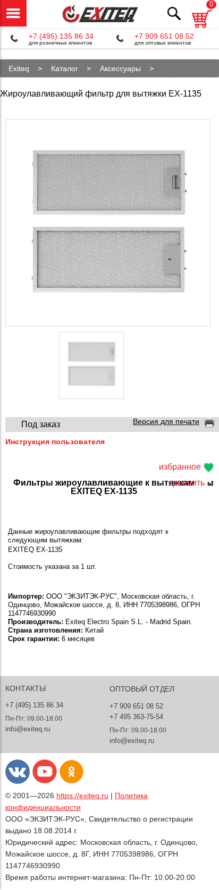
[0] (201, 29)
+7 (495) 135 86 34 (61, 36)
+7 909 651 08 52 (164, 36)
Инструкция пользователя (55, 441)
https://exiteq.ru (82, 795)
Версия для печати (166, 421)
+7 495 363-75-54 (136, 717)
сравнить (188, 483)
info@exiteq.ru (27, 729)
